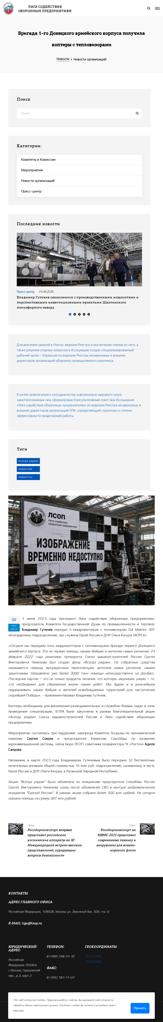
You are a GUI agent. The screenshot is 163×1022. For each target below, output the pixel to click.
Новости (63, 59)
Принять (140, 1008)
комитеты (25, 477)
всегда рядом (28, 460)
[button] (70, 314)
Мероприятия (32, 170)
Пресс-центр (31, 191)
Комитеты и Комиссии (38, 159)
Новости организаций (38, 180)
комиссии (25, 469)
